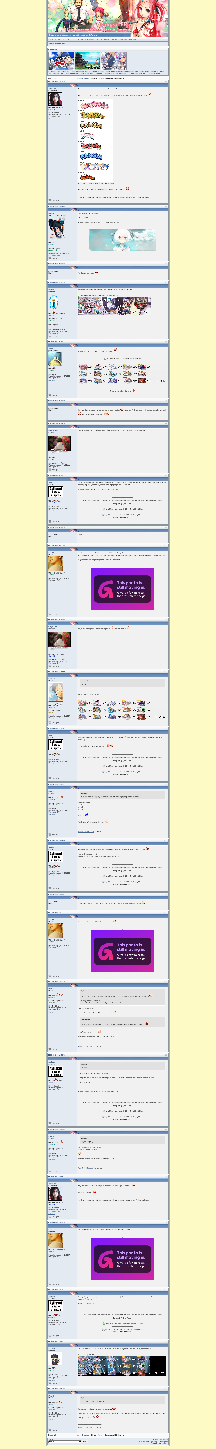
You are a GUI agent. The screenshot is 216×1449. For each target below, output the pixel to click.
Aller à (50, 1439)
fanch (50, 349)
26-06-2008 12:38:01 (57, 784)
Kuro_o (51, 679)
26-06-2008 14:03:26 (57, 1129)
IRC (69, 39)
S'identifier (132, 39)
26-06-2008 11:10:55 (57, 672)
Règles (114, 39)
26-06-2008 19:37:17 (57, 1290)
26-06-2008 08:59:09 (57, 619)
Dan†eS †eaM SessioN (86, 832)
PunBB (165, 1439)
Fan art (100, 78)
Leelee (51, 553)
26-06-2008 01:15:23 (57, 475)
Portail (50, 39)
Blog (74, 39)
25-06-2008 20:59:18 (57, 264)
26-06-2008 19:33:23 (57, 1176)
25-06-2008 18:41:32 (57, 206)
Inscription (123, 39)
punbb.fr (165, 1443)
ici (160, 73)
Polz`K (51, 791)
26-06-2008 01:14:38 (57, 423)
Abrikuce (52, 89)
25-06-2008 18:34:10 (57, 82)
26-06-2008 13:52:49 (57, 982)
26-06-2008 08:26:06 (57, 546)
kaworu (51, 1349)
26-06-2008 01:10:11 (57, 401)
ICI (85, 183)
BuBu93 (51, 290)
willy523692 (53, 430)
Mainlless (52, 213)
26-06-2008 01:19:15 (57, 527)
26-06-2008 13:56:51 (57, 1055)
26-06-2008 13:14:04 (57, 840)
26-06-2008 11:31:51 (57, 728)
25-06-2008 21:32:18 (57, 341)
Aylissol (51, 483)
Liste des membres (103, 39)
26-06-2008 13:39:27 (57, 913)
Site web (51, 119)
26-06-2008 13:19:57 (57, 894)
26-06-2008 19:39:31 (57, 1341)
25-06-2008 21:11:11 (57, 282)
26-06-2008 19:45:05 (57, 1389)
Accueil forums (60, 39)
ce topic (111, 71)
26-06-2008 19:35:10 (57, 1222)
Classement (89, 39)
